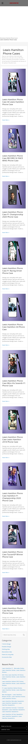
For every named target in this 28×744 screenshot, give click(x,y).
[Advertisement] (14, 21)
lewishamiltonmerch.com (15, 740)
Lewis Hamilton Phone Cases (10, 38)
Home (1, 38)
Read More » (5, 120)
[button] (2, 3)
